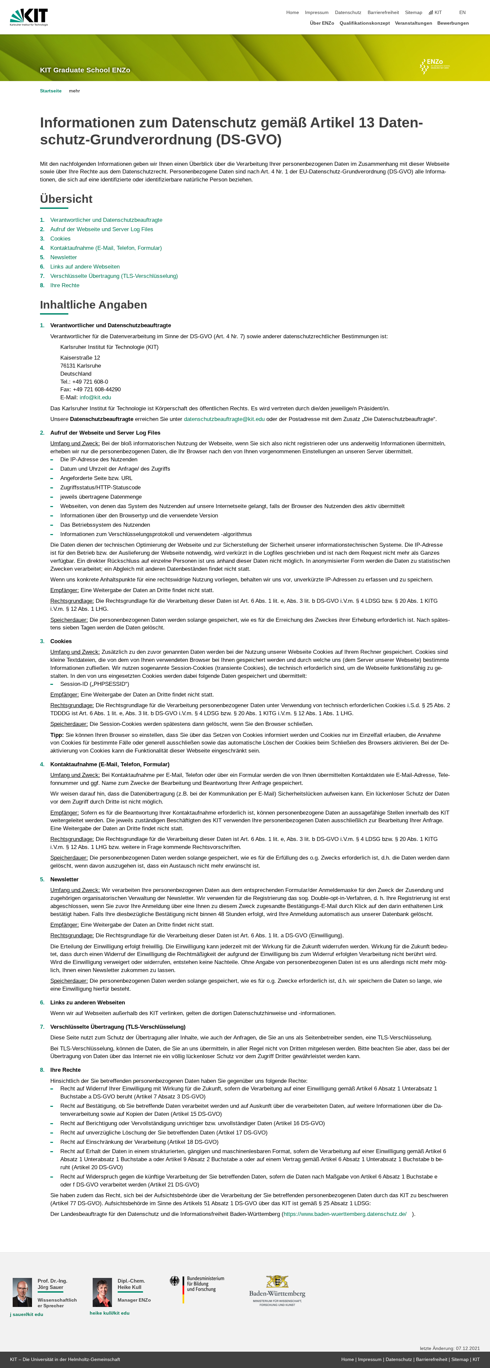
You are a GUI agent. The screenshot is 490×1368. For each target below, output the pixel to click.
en (462, 12)
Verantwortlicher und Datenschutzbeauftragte (106, 220)
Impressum (317, 12)
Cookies (60, 239)
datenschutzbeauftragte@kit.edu (224, 419)
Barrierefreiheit (383, 12)
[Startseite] (478, 23)
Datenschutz (348, 12)
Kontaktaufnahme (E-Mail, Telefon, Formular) (106, 248)
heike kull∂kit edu (110, 1313)
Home (292, 12)
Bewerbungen (453, 23)
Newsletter (63, 257)
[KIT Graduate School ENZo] (435, 66)
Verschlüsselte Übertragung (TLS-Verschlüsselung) (114, 276)
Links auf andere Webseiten (85, 267)
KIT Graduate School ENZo (85, 70)
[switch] (478, 12)
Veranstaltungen (413, 23)
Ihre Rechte (64, 285)
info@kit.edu (95, 397)
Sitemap (413, 12)
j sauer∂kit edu (26, 1314)
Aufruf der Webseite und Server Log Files (101, 229)
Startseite (51, 90)
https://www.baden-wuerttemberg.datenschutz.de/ (345, 1214)
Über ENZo (322, 23)
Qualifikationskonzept (365, 23)
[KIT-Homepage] (29, 17)
